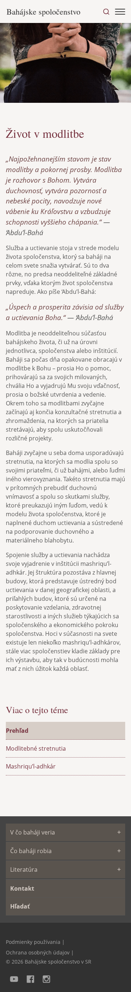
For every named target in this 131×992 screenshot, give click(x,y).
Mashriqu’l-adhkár (31, 766)
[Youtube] (14, 978)
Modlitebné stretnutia (36, 748)
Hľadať (20, 906)
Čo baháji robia (31, 851)
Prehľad (17, 731)
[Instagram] (47, 978)
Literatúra (23, 869)
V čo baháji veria (32, 832)
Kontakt (22, 888)
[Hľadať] (106, 11)
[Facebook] (30, 978)
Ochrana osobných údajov (38, 952)
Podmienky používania (33, 941)
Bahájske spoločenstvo (43, 11)
